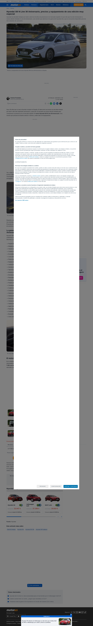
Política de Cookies (34, 156)
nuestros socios (36, 175)
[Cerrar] (71, 614)
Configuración (56, 486)
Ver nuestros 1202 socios (21, 200)
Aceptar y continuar (70, 486)
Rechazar (42, 486)
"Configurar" (18, 181)
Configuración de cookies (21, 158)
